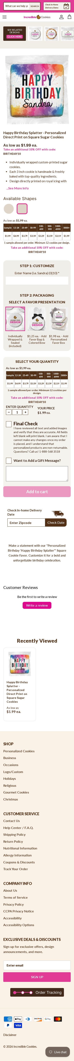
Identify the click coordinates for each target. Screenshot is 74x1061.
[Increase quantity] (25, 412)
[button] (37, 266)
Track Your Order (15, 869)
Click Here (14, 36)
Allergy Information (17, 855)
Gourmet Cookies (16, 792)
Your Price (46, 408)
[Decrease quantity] (9, 412)
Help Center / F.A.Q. (18, 828)
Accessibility (12, 918)
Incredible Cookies (25, 1046)
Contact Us (11, 821)
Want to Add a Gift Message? (37, 461)
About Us (10, 890)
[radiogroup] (37, 327)
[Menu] (4, 17)
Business (9, 758)
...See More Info (17, 188)
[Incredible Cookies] (37, 17)
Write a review (37, 605)
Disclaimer (9, 1035)
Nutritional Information (20, 848)
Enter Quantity (19, 407)
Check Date (55, 522)
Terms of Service (15, 897)
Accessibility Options (18, 925)
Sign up (37, 977)
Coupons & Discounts (19, 862)
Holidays (9, 778)
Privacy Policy (13, 904)
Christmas (10, 799)
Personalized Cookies (19, 751)
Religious (9, 785)
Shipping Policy (14, 834)
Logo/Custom (13, 772)
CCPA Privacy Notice (18, 911)
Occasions (10, 765)
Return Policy (13, 841)
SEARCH (35, 6)
